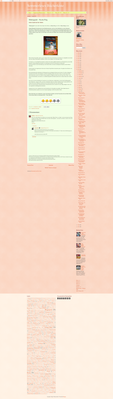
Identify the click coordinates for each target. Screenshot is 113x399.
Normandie (35, 364)
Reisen (30, 371)
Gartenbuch (44, 328)
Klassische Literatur (37, 344)
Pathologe (37, 367)
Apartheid (32, 302)
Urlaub (50, 385)
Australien (34, 303)
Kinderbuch (40, 343)
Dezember (80, 71)
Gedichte (33, 329)
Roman (29, 373)
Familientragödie (42, 323)
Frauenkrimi (28, 327)
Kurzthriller (54, 349)
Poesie (51, 367)
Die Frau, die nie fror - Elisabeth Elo (82, 152)
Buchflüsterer (48, 312)
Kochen (30, 346)
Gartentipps (54, 328)
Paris (27, 367)
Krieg (55, 345)
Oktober (80, 74)
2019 (78, 65)
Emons (53, 319)
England (32, 320)
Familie (28, 322)
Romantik (42, 372)
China (55, 313)
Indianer (41, 339)
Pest (40, 367)
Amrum (44, 301)
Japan (48, 341)
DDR (48, 314)
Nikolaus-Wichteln (49, 363)
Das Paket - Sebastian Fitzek (81, 164)
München (39, 361)
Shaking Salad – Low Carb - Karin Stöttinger (81, 203)
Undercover (40, 385)
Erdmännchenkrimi (48, 320)
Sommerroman (29, 378)
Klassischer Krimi (43, 344)
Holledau (33, 337)
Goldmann (48, 333)
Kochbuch (54, 344)
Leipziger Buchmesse (30, 351)
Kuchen (53, 348)
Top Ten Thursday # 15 (81, 175)
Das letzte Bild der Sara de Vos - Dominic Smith (83, 267)
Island (38, 340)
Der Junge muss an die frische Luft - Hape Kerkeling (82, 207)
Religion (34, 371)
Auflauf (55, 302)
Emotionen (28, 320)
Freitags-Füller (48, 327)
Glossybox (40, 333)
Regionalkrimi (41, 370)
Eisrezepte (45, 319)
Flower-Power (52, 324)
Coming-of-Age (35, 314)
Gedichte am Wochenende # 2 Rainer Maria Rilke (81, 100)
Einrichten (41, 319)
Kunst (28, 349)
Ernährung (29, 321)
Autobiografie (49, 303)
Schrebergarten (29, 376)
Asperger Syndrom (37, 302)
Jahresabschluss (30, 341)
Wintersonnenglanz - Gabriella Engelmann (81, 192)
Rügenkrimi (42, 374)
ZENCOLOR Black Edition (81, 222)
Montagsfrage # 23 (81, 159)
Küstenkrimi (30, 350)
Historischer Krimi (47, 336)
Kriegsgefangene (30, 347)
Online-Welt (45, 365)
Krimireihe (37, 108)
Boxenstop (50, 311)
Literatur (53, 354)
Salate (55, 374)
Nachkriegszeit (44, 361)
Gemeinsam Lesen (38, 330)
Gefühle (47, 329)
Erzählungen (49, 321)
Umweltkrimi (36, 385)
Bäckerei (32, 313)
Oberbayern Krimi (34, 365)
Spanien (34, 378)
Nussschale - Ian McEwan (81, 107)
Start (30, 12)
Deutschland (41, 315)
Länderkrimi (28, 356)
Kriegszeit (35, 347)
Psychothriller (29, 370)
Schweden (42, 376)
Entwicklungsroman (39, 320)
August (80, 78)
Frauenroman (34, 327)
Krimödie (43, 348)
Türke (29, 385)
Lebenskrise (45, 350)
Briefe (33, 312)
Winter (28, 390)
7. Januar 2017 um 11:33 (44, 127)
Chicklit (52, 313)
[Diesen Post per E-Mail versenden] (44, 106)
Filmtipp (32, 324)
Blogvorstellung (37, 311)
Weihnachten (53, 388)
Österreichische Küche (43, 393)
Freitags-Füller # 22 (81, 147)
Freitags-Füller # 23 (81, 108)
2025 (78, 55)
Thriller (54, 382)
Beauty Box (30, 306)
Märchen (52, 359)
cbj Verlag (54, 391)
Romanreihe (36, 372)
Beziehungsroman (29, 307)
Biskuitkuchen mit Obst (35, 308)
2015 (78, 226)
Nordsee (54, 363)
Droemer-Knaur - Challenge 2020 (80, 289)
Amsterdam (48, 301)
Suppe (34, 379)
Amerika (33, 301)
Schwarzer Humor (36, 376)
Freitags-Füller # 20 (81, 200)
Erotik (33, 321)
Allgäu (28, 300)
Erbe (43, 320)
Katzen (33, 343)
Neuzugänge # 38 (81, 142)
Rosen (50, 372)
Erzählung (44, 321)
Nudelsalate (28, 365)
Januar (80, 90)
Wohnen (46, 390)
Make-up (49, 356)
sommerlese (37, 128)
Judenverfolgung (52, 341)
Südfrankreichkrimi (52, 379)
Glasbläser (35, 333)
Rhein (53, 371)
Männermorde (48, 359)
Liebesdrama (47, 352)
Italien (46, 340)
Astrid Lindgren (43, 302)
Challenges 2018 (47, 313)
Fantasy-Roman (52, 323)
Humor (51, 337)
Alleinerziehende (52, 299)
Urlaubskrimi (54, 385)
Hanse (41, 335)
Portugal (35, 369)
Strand (31, 379)
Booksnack (42, 311)
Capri (39, 313)
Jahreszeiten (35, 341)
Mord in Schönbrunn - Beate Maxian (82, 145)
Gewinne (44, 332)
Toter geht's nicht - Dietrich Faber (81, 196)
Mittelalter (49, 357)
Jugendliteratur (40, 342)
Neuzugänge (29, 363)
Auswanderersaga (40, 303)
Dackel (55, 314)
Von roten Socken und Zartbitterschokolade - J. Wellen (82, 136)
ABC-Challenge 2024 (79, 291)
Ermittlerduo (54, 320)
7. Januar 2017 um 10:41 (39, 115)
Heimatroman (29, 336)
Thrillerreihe (31, 383)
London (32, 355)
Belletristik (38, 306)
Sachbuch (47, 374)
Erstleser (40, 321)
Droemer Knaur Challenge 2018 (48, 316)
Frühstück (34, 328)
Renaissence (43, 371)
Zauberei (53, 390)
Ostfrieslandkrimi (40, 366)
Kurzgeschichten (44, 349)
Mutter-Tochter (53, 358)
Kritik (48, 348)
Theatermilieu (37, 382)
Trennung (51, 384)
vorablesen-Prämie (30, 393)
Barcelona (34, 304)
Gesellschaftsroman (31, 332)
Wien (45, 389)
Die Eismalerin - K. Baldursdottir (81, 157)
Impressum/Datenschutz (39, 12)
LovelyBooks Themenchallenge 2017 (46, 355)
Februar (80, 89)
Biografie (28, 308)
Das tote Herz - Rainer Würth (82, 96)
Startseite (51, 165)
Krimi (39, 347)
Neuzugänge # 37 (81, 154)
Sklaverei (49, 377)
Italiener (50, 340)
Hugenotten (47, 337)
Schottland (52, 375)
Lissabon (42, 354)
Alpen (37, 300)
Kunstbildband (33, 349)
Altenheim (45, 300)
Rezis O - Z (66, 12)
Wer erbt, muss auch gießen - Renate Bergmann (81, 114)
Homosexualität (42, 337)
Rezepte (48, 371)
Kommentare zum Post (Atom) (36, 171)
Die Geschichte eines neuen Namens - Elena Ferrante (81, 218)
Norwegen (45, 364)
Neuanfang (52, 362)
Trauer (41, 384)
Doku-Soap (30, 316)
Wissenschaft (34, 390)
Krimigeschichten (52, 347)
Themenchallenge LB (48, 382)
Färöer (38, 328)
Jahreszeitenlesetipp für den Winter (81, 161)
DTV (51, 314)
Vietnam (34, 387)
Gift (32, 333)
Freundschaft (29, 328)
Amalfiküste (29, 301)
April (80, 85)
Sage (52, 374)
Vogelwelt (37, 387)
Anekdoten (52, 301)
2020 (78, 64)
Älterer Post (71, 165)
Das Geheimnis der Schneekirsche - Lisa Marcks (81, 214)
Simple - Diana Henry (81, 117)
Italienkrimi (54, 340)
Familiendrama (34, 322)
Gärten (48, 334)
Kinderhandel (47, 343)
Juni (79, 81)
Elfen (49, 319)
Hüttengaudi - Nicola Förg (81, 199)
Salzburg (29, 375)
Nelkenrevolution (46, 362)
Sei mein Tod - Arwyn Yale (82, 180)
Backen (30, 304)
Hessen (33, 336)
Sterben (28, 379)
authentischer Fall (48, 391)
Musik (45, 358)
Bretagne (29, 312)
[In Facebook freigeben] (47, 106)
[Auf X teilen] (46, 106)
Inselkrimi (28, 340)
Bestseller (53, 306)
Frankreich (44, 326)
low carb (41, 392)
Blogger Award (30, 309)
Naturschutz (34, 362)
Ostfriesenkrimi (29, 366)
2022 (78, 60)
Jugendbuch (29, 342)
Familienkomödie (29, 323)
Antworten (33, 123)
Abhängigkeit (44, 298)
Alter (49, 300)
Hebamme (47, 335)
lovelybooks (36, 392)
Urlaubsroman (35, 386)
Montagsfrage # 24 (81, 128)
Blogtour (32, 311)
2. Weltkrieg (29, 298)
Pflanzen (44, 367)
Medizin (36, 357)
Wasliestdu (47, 387)
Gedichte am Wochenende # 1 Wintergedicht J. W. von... (82, 132)
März (79, 87)
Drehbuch (40, 316)
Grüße (45, 334)
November (80, 72)
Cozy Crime (44, 314)
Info (47, 339)
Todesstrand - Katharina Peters (81, 119)
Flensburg (44, 324)
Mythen (43, 359)
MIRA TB (37, 356)
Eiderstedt (32, 319)
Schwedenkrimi (48, 376)
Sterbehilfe (53, 378)
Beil (35, 306)
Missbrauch (44, 357)
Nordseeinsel (30, 364)
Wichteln (42, 389)
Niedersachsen (40, 363)
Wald (41, 387)
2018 (78, 67)
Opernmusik (53, 365)
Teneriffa (32, 382)
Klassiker (31, 344)
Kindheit (51, 343)
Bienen (39, 307)
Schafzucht (37, 375)
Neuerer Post (30, 165)
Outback (50, 366)
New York (35, 363)
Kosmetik (39, 345)
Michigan (40, 357)
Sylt (42, 379)
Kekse (36, 343)
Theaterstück (42, 382)
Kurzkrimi (49, 349)
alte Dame (43, 391)
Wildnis (53, 389)
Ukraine (32, 385)
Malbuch (53, 356)
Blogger (54, 308)
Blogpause (28, 311)
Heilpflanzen (53, 335)
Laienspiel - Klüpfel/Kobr (81, 170)
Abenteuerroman (38, 298)
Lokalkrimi (28, 355)
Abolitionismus (53, 298)
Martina (33, 115)
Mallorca (32, 357)
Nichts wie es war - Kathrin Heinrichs (81, 93)
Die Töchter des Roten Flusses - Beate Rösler (81, 122)
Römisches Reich (37, 374)
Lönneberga (33, 356)
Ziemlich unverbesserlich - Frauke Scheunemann (81, 187)
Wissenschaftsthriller (40, 390)
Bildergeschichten (51, 307)
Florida (48, 324)
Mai (79, 83)
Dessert (38, 315)
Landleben (35, 350)
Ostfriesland (35, 366)
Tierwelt (49, 383)
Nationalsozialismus (52, 361)
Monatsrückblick (32, 358)
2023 (78, 58)
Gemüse (44, 330)
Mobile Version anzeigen (50, 167)
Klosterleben (48, 344)
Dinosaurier (49, 315)
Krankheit (47, 345)
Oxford (53, 366)
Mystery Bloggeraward (38, 359)
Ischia (34, 340)
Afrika (39, 299)
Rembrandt (38, 371)
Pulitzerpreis (35, 370)
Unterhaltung (45, 385)
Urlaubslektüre (30, 386)
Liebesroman (53, 353)
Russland (28, 374)
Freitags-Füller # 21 (81, 172)
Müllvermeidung (34, 361)
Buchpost (53, 312)
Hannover (37, 335)
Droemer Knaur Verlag (31, 318)
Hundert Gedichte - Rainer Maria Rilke (81, 104)
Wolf (49, 390)
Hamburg (52, 334)
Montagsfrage (39, 358)
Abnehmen (48, 298)
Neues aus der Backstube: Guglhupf (80, 167)
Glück (45, 333)
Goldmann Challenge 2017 (37, 334)
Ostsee (46, 366)
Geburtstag (29, 329)
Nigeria (44, 363)
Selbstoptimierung (32, 377)
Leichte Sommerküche (51, 350)
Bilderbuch (44, 307)
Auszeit (45, 303)
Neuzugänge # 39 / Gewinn (81, 111)
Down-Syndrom (35, 316)
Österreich (36, 393)
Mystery (32, 359)
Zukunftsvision (39, 391)
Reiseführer (54, 370)
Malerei (28, 357)
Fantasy (47, 323)
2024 (78, 56)
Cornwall (40, 314)
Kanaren (53, 342)
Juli (79, 80)
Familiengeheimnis (42, 322)
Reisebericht (48, 370)
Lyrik (54, 355)
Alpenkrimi (33, 108)
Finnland (36, 324)
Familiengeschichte (50, 322)
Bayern (43, 304)
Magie (42, 356)
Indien (45, 339)
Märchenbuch (29, 361)
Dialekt (46, 315)
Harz (44, 335)
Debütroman (33, 315)
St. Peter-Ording (45, 378)
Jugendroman (45, 342)
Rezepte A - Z (78, 286)
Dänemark (51, 317)
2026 (78, 53)
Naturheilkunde (29, 362)
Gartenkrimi (49, 328)
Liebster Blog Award (32, 354)
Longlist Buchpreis (37, 355)
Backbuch (54, 303)
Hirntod (42, 336)
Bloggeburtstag (50, 308)
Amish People (39, 301)
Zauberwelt (28, 391)
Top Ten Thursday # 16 (81, 149)
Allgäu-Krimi (32, 300)
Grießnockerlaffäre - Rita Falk (81, 183)
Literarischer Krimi (47, 354)
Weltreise (38, 389)
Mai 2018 (45, 356)
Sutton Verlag (39, 379)
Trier (55, 384)
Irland (32, 340)
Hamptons (28, 335)
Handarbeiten (33, 335)
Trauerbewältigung (46, 384)
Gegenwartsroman (53, 329)
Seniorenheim (39, 377)
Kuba (50, 348)
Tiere (41, 383)
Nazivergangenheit (40, 362)
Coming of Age (30, 314)
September (80, 76)
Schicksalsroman (47, 375)
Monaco (28, 358)
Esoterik (53, 321)
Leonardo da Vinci (36, 351)
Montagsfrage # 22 (81, 189)
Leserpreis (48, 351)
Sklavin (53, 377)
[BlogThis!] (45, 106)
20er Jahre (33, 298)
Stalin (49, 378)
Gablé (41, 328)
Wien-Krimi (49, 389)
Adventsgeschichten (34, 299)
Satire (33, 375)
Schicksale (41, 375)
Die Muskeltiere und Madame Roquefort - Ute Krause (81, 126)
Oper (49, 365)
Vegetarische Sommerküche (83, 255)
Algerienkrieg (47, 299)
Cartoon (42, 313)
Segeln (28, 377)
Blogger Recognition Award (39, 309)
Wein (29, 389)
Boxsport (54, 311)
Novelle (50, 364)
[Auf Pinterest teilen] (48, 106)
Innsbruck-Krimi (52, 339)
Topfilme (34, 384)
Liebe (32, 352)
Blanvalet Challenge (43, 308)
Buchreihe (28, 313)
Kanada (49, 342)
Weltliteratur (33, 389)
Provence (47, 369)
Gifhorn (29, 333)
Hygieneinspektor (32, 339)
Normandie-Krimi (40, 364)
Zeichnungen (33, 391)
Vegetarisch (41, 386)
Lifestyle (38, 354)
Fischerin (40, 324)
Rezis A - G (50, 12)
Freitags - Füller (40, 327)
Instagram (78, 285)
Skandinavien (44, 377)
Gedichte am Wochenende (41, 329)
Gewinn (40, 332)
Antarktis (28, 302)
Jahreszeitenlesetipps (41, 341)
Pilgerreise (48, 367)
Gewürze (54, 332)
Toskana (38, 384)
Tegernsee (28, 382)
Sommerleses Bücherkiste (45, 5)
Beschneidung (48, 306)
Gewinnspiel (49, 332)
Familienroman (35, 323)
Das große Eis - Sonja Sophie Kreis (83, 233)
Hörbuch (37, 339)
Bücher (36, 313)
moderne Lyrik (46, 392)
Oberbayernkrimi (40, 365)
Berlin (43, 306)
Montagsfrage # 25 (81, 97)
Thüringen (36, 383)
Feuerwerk (28, 324)
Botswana (46, 311)
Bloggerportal (48, 310)
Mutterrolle (28, 359)
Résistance (32, 374)
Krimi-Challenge (45, 347)
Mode (53, 357)
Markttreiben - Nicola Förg (81, 177)
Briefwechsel (36, 312)
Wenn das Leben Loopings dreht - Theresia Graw (81, 211)
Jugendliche (34, 342)
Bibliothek (35, 307)
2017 (78, 69)
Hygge (28, 339)
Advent (29, 299)
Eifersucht (36, 319)
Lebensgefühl (40, 350)
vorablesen (51, 392)
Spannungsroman (38, 378)
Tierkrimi (45, 383)
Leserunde (53, 351)
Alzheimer (52, 300)
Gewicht (36, 332)
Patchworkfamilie (32, 367)
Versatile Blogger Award (52, 386)
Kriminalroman (30, 348)
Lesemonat (43, 351)
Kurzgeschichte (38, 349)
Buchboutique (41, 312)
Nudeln (54, 364)
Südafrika (46, 379)
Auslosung (30, 303)
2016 (78, 224)
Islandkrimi (42, 340)
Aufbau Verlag (49, 302)
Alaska (42, 299)
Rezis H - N (58, 12)
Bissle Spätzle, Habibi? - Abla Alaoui (83, 245)
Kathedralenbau (29, 343)
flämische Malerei (31, 392)
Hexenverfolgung (37, 336)
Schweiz (53, 376)
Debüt (29, 315)
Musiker (48, 358)
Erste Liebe (36, 321)
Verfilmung (46, 386)
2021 (78, 62)
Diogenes (54, 315)
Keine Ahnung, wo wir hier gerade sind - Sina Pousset (82, 140)
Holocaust (37, 337)
